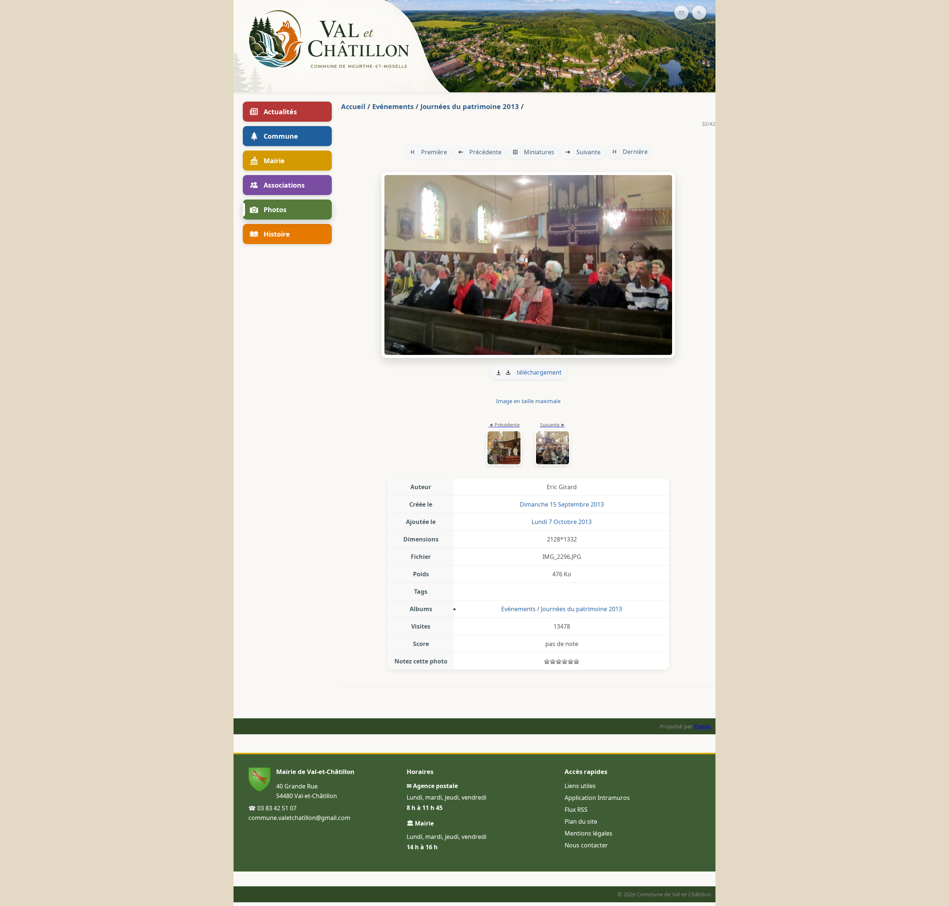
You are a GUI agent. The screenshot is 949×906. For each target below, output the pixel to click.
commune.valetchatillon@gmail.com (299, 818)
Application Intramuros (597, 798)
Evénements (393, 106)
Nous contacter (586, 845)
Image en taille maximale (528, 401)
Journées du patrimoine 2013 (469, 106)
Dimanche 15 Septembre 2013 (562, 504)
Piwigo (702, 726)
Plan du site (581, 821)
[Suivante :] (528, 265)
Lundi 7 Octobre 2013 (562, 522)
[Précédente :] (504, 444)
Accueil (353, 106)
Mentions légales (588, 833)
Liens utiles (580, 786)
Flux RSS (576, 809)
